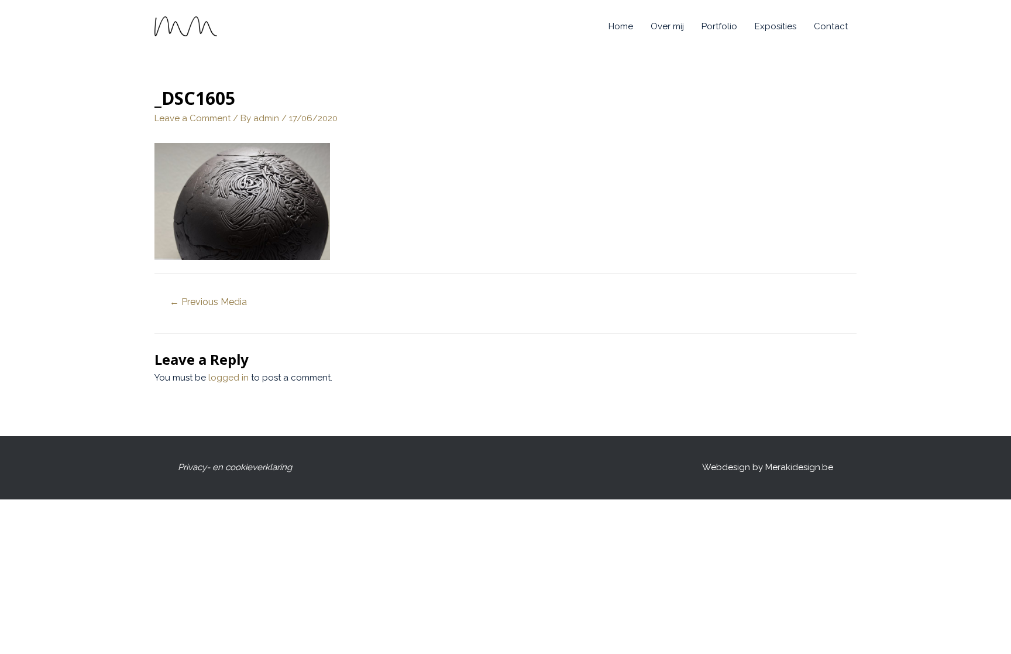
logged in (228, 377)
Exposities (775, 26)
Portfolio (719, 26)
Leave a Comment (192, 118)
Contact (831, 26)
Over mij (667, 26)
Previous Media (208, 301)
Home (620, 26)
